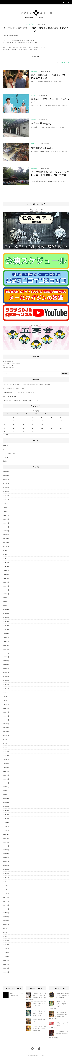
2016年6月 (6, 952)
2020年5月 (6, 767)
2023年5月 (6, 625)
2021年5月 (6, 720)
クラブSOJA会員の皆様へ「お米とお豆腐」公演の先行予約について (36, 29)
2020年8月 (6, 755)
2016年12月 (6, 928)
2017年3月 (6, 917)
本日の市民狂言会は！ (42, 123)
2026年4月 (6, 487)
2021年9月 (6, 704)
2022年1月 (6, 688)
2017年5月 (6, 909)
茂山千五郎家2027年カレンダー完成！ (13, 388)
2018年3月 (6, 869)
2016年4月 (6, 960)
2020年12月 (6, 739)
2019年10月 (6, 795)
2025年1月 (6, 546)
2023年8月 (6, 613)
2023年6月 (6, 621)
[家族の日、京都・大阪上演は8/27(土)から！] (16, 112)
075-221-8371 (10, 366)
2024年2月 (6, 590)
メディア (34, 95)
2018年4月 (6, 865)
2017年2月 (6, 921)
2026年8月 (6, 472)
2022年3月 (6, 680)
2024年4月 (6, 582)
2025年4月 (6, 535)
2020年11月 (6, 743)
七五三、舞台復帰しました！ (11, 396)
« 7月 (4, 434)
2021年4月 (6, 724)
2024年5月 (6, 578)
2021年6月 (6, 716)
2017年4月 (6, 913)
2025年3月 (6, 539)
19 (51, 424)
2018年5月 (6, 861)
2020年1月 (6, 783)
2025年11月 (6, 507)
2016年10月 (6, 936)
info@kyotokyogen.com (13, 363)
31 (32, 431)
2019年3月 (6, 822)
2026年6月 (6, 479)
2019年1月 (6, 830)
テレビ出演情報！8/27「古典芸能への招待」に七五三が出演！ (62, 1014)
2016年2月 (6, 968)
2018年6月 (6, 858)
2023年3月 (6, 633)
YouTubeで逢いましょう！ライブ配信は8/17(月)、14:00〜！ (19, 392)
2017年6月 (6, 905)
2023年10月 (6, 605)
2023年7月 (6, 617)
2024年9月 (6, 562)
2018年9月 (6, 846)
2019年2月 (6, 826)
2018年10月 (6, 842)
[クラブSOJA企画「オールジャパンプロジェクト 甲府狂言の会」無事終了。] (16, 185)
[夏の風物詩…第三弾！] (16, 160)
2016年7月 (6, 948)
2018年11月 (6, 838)
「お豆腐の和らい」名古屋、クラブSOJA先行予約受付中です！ (20, 400)
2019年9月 (6, 798)
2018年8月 (6, 850)
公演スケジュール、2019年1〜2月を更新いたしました (62, 1004)
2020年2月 (6, 779)
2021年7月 (6, 712)
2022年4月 (6, 676)
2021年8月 (6, 708)
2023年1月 (6, 641)
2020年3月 (6, 775)
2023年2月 (6, 637)
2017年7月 (6, 901)
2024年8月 (6, 566)
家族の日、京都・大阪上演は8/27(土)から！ (50, 100)
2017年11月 (6, 885)
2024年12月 (6, 550)
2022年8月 (6, 661)
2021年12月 (6, 692)
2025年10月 (6, 511)
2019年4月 (6, 818)
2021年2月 (6, 731)
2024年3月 (6, 586)
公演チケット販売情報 (9, 453)
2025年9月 (6, 515)
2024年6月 (6, 574)
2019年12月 (6, 787)
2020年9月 (6, 751)
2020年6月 (6, 763)
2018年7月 (6, 854)
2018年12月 (6, 834)
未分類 (5, 461)
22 (13, 428)
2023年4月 (6, 629)
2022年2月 (6, 684)
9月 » (7, 434)
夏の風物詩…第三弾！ (42, 147)
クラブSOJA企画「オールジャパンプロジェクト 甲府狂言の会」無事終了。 (50, 174)
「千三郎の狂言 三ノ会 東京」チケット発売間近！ (61, 1033)
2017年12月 (6, 881)
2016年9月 (6, 940)
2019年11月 (6, 791)
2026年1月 (6, 499)
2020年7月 (6, 759)
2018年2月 (6, 873)
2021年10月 (6, 700)
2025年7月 (6, 523)
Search (65, 373)
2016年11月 (6, 932)
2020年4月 (6, 771)
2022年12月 (6, 645)
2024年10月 (6, 558)
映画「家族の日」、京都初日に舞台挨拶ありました (49, 76)
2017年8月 (6, 897)
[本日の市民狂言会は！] (16, 136)
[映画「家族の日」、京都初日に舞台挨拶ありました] (16, 88)
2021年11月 (6, 696)
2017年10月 (6, 889)
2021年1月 (6, 735)
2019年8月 (6, 802)
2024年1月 (6, 594)
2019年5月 (6, 814)
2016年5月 (6, 956)
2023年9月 (6, 609)
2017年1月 (6, 924)
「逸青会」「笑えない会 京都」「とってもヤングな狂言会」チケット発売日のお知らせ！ (27, 384)
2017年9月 (6, 893)
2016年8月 (6, 944)
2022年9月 (6, 657)
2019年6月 (6, 810)
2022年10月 (6, 653)
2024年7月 (6, 570)
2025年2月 (6, 542)
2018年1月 (6, 877)
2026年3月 (6, 491)
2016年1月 (6, 972)
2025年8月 (6, 519)
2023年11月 (6, 602)
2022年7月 (6, 665)
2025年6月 (6, 527)
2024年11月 (6, 554)
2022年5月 (6, 672)
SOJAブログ (31, 24)
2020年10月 (6, 747)
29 (13, 431)
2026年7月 (6, 475)
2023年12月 (6, 598)
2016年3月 (6, 964)
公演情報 (34, 119)
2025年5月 (6, 531)
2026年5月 (6, 483)
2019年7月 (6, 806)
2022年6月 (6, 668)
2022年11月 (6, 649)
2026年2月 (6, 495)
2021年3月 (6, 728)
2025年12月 (6, 503)
